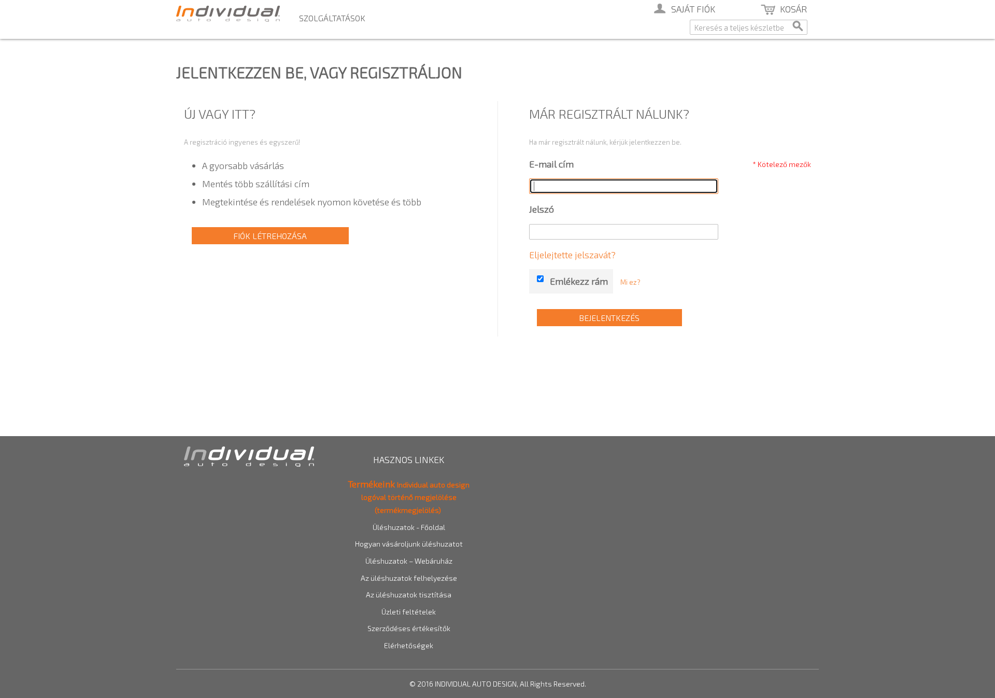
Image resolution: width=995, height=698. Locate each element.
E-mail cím (551, 164)
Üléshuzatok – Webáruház (408, 560)
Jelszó (541, 209)
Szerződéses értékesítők (408, 628)
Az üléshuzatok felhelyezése (409, 578)
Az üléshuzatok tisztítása (408, 594)
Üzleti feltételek (408, 611)
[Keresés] (797, 28)
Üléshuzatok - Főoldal (409, 527)
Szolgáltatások (332, 18)
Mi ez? (630, 282)
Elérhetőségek (408, 645)
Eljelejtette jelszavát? (572, 254)
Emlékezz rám (579, 281)
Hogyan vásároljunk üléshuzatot (409, 543)
